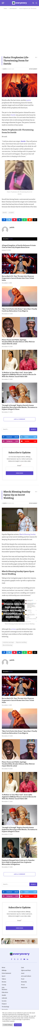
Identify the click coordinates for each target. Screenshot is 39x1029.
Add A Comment (19, 419)
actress (13, 629)
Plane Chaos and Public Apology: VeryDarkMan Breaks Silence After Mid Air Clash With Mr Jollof (18, 342)
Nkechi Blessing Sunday (27, 534)
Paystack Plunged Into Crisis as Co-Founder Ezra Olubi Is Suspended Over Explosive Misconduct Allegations (18, 862)
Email (19, 465)
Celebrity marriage (8, 642)
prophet (11, 212)
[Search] (33, 3)
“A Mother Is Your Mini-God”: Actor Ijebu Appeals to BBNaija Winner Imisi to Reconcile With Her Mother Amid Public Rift (19, 374)
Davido (13, 115)
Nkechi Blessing (7, 645)
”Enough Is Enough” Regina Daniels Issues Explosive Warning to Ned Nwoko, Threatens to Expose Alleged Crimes (19, 407)
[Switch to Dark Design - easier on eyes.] (36, 3)
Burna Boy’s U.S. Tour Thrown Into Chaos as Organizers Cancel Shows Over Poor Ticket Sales (18, 278)
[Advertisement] (19, 32)
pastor (28, 100)
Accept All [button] (18, 1024)
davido (5, 212)
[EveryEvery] (19, 3)
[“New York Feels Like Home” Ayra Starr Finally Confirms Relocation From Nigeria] (19, 296)
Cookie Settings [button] (7, 1024)
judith (5, 69)
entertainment (33, 69)
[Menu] (3, 3)
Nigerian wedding (21, 642)
